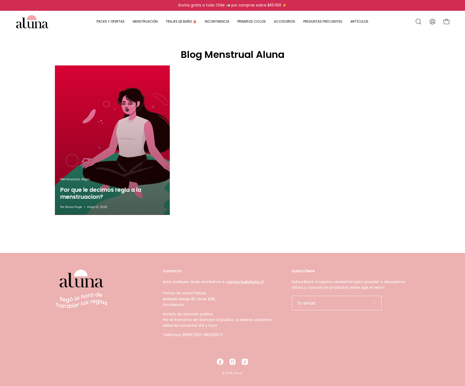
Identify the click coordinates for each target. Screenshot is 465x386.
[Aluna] (32, 21)
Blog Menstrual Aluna (232, 54)
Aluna (238, 373)
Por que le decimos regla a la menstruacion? (100, 193)
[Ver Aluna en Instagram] (232, 362)
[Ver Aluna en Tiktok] (245, 362)
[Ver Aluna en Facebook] (220, 362)
